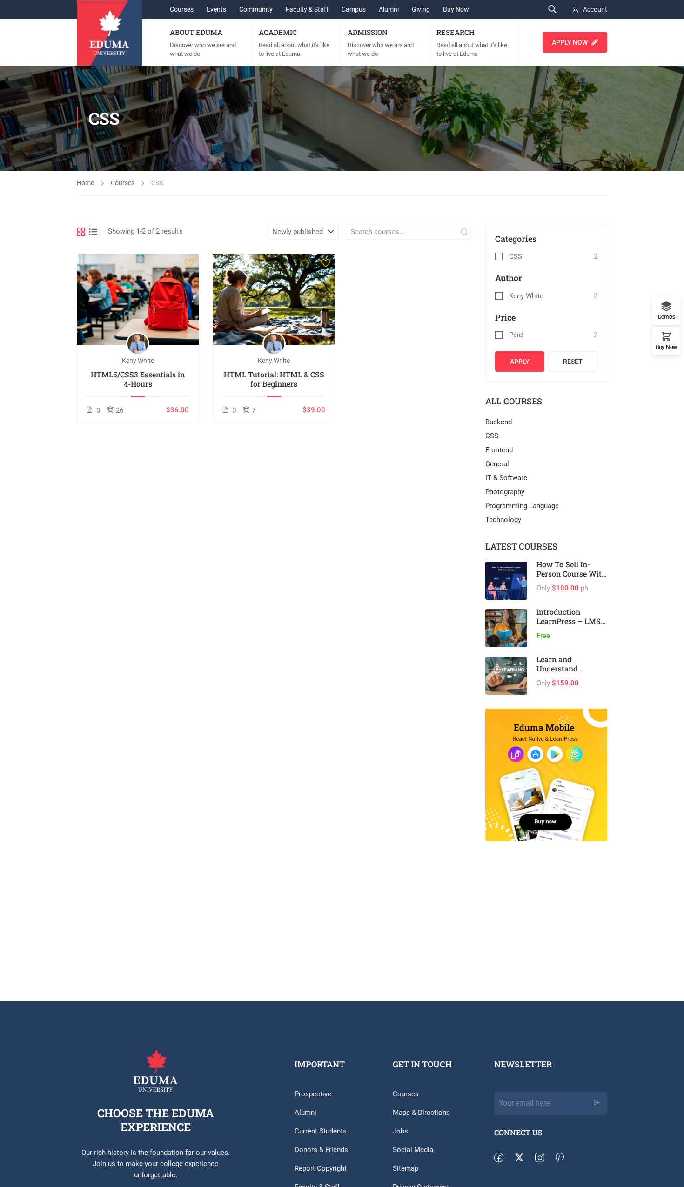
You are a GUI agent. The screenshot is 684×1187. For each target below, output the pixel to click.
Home (85, 183)
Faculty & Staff (307, 9)
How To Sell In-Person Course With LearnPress (571, 573)
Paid (516, 335)
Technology (503, 520)
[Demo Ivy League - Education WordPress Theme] (109, 33)
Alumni (389, 9)
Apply (520, 361)
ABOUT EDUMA (196, 32)
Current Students (321, 1131)
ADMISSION (368, 32)
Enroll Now (138, 299)
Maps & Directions (421, 1112)
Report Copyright (321, 1168)
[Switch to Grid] (81, 232)
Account (595, 9)
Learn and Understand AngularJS (556, 668)
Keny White (526, 296)
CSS (515, 256)
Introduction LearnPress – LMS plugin (568, 621)
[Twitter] (524, 1158)
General (497, 464)
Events (216, 9)
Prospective (313, 1094)
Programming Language (522, 506)
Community (256, 9)
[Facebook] (503, 1158)
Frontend (499, 450)
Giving (421, 9)
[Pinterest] (564, 1158)
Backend (498, 422)
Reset (573, 361)
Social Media (413, 1150)
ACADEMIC (278, 32)
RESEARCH (455, 32)
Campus (354, 9)
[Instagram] (544, 1158)
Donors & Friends (321, 1150)
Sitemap (405, 1168)
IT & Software (506, 478)
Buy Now (456, 9)
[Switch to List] (93, 232)
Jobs (400, 1131)
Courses (182, 9)
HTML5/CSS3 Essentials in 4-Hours (138, 379)
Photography (504, 492)
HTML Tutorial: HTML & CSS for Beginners (274, 379)
